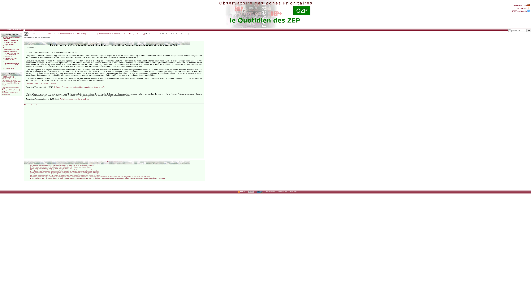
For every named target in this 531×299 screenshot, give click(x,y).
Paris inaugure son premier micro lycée (74, 99)
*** (3, 48)
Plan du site (17, 29)
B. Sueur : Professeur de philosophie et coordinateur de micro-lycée (79, 87)
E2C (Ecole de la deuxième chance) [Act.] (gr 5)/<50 (10, 79)
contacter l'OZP (282, 191)
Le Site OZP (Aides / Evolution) (9, 45)
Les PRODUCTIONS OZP (10, 40)
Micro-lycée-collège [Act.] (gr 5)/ (11, 81)
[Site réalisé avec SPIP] (251, 191)
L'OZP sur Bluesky (519, 11)
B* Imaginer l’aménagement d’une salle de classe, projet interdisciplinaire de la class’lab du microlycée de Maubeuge (63, 170)
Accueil (8, 29)
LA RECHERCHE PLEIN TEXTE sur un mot (10, 58)
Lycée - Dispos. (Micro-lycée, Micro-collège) (132, 34)
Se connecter (29, 30)
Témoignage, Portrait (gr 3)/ (10, 92)
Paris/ (3, 86)
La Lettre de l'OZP (520, 5)
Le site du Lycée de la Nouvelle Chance (41, 84)
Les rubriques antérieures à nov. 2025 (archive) (11, 67)
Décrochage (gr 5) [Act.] (9, 77)
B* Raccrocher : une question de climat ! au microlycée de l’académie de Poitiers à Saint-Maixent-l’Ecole (60, 167)
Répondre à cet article (31, 105)
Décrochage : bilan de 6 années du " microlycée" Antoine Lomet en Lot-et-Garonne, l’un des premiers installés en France (65, 175)
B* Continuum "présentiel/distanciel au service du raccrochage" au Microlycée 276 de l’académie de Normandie (62, 165)
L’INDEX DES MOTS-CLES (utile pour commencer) (11, 50)
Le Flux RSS (522, 8)
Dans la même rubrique (114, 162)
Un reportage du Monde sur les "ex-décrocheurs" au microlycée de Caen (51, 168)
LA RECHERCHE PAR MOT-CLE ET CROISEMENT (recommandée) (11, 55)
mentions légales (270, 191)
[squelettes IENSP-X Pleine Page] (260, 191)
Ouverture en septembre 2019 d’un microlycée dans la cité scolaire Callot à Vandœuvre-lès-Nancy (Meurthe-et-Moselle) (64, 172)
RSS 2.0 (242, 191)
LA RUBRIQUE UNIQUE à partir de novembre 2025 (11, 64)
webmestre (293, 191)
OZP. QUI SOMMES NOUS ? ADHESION (11, 38)
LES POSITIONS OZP (9, 42)
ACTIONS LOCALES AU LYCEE (108, 34)
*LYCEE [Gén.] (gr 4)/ (8, 76)
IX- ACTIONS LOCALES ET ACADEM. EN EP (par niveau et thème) (78, 34)
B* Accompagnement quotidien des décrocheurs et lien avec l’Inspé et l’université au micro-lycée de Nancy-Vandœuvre (64, 171)
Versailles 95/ (6, 94)
